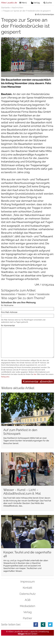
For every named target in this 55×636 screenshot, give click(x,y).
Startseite (5, 7)
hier (35, 374)
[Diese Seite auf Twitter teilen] (50, 624)
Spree (31, 294)
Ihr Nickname (7, 305)
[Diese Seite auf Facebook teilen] (35, 624)
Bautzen (22, 294)
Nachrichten (17, 7)
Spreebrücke (43, 294)
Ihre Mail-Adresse (9, 312)
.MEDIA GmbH (27, 634)
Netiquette (5, 377)
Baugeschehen (8, 294)
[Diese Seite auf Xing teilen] (43, 624)
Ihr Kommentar (8, 325)
